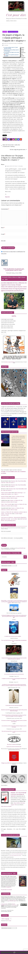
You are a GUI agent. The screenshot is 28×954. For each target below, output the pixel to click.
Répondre (7, 196)
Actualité (4, 31)
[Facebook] (8, 139)
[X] (11, 139)
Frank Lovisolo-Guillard (6, 492)
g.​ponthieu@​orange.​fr (12, 900)
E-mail (3, 234)
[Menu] (2, 24)
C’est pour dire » (4, 904)
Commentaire (5, 209)
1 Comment (6, 45)
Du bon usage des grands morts (17, 149)
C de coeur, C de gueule (13, 31)
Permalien (21, 166)
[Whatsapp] (16, 139)
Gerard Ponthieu (5, 496)
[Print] (21, 139)
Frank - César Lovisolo (6, 504)
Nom (3, 227)
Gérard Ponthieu (14, 43)
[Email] (6, 139)
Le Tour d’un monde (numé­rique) (17, 853)
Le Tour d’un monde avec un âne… (15, 855)
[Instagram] (13, 139)
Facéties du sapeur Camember (10, 361)
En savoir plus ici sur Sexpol (6, 889)
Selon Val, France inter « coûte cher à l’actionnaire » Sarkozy (11, 145)
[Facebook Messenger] (18, 139)
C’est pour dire (16, 15)
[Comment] (4, 139)
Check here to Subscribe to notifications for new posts (13, 252)
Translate (9, 920)
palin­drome (17, 749)
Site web (3, 241)
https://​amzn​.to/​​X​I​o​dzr (6, 806)
